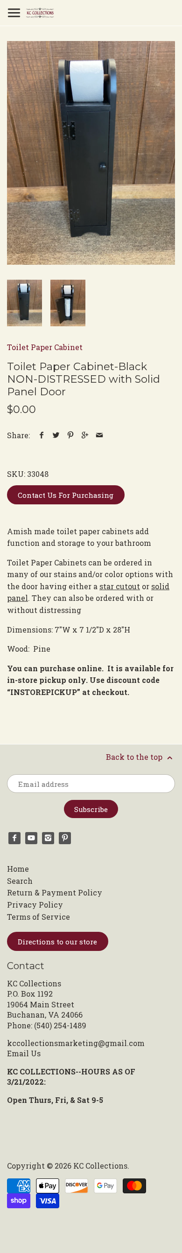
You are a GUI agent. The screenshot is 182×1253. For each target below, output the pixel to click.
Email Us (24, 1053)
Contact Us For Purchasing (65, 495)
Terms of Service (38, 917)
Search (20, 881)
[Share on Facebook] (42, 435)
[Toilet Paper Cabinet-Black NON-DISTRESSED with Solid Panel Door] (91, 153)
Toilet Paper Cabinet (45, 347)
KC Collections (100, 1165)
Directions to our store (57, 941)
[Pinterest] (65, 838)
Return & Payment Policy (54, 892)
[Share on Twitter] (56, 435)
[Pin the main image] (71, 435)
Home (18, 869)
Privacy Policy (35, 904)
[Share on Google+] (85, 435)
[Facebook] (14, 838)
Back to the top (135, 757)
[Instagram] (48, 838)
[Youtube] (31, 838)
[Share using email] (100, 435)
